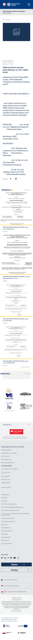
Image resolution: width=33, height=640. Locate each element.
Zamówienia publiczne (6, 543)
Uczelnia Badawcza (5, 537)
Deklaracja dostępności (17, 611)
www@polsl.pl (16, 609)
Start (4, 19)
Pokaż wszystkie (27, 189)
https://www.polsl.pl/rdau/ (7, 462)
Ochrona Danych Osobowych (8, 521)
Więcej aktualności (25, 367)
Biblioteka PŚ (4, 497)
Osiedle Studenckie (5, 527)
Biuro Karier (4, 501)
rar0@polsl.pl (7, 459)
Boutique (14, 570)
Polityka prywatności (16, 599)
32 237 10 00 (7, 472)
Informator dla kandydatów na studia (10, 510)
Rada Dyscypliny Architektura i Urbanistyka (14, 11)
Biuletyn (14, 564)
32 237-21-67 (6, 456)
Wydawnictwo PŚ (5, 540)
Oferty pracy (4, 524)
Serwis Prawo (4, 534)
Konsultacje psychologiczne (7, 518)
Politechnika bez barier (6, 531)
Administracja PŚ (5, 494)
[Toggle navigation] (29, 4)
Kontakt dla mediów (6, 487)
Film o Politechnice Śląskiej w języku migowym (12, 507)
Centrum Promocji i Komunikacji (9, 504)
